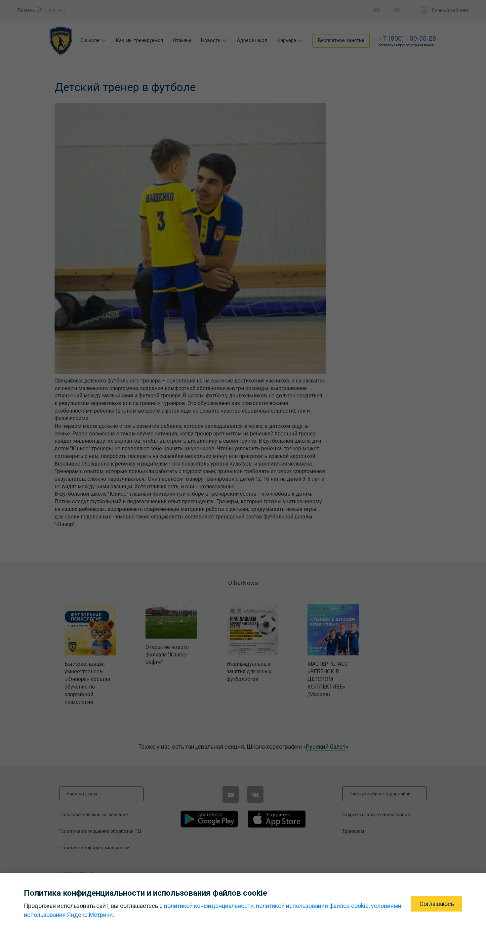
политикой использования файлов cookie (312, 905)
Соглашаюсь (437, 903)
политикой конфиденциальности (209, 905)
